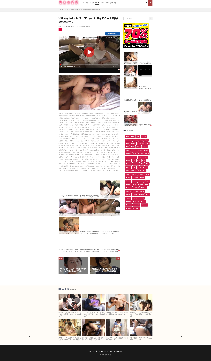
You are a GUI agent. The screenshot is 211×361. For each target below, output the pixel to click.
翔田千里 (128, 167)
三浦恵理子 (136, 177)
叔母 (144, 160)
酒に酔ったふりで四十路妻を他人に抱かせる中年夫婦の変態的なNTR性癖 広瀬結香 (141, 314)
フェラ (145, 167)
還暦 (107, 3)
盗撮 (146, 157)
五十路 (102, 3)
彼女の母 (136, 191)
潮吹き (146, 150)
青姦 (140, 170)
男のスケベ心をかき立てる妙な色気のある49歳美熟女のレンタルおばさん (117, 313)
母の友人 (142, 198)
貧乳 (128, 146)
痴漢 (147, 184)
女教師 (140, 167)
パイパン (128, 160)
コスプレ (143, 201)
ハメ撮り (134, 150)
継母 (139, 160)
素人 (128, 170)
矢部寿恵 (135, 194)
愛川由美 (147, 174)
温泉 (134, 160)
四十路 (97, 3)
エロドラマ (74, 26)
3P (135, 157)
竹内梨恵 (142, 177)
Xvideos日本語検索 (128, 130)
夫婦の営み (129, 153)
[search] (150, 18)
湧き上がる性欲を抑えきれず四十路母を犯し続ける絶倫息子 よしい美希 (93, 338)
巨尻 (139, 136)
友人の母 (141, 153)
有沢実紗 (83, 26)
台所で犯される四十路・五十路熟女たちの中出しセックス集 (141, 338)
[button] (124, 215)
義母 (148, 143)
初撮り (139, 146)
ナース (142, 191)
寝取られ (133, 143)
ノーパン (128, 177)
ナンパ (147, 153)
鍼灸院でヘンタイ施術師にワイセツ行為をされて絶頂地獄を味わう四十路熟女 (70, 338)
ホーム (82, 3)
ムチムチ (144, 136)
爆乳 (128, 143)
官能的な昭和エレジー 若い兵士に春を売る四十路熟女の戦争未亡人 (86, 9)
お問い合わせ (114, 3)
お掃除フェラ (141, 143)
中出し (79, 26)
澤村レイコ (134, 174)
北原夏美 (128, 198)
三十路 (92, 3)
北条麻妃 (142, 194)
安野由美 (141, 174)
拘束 (134, 167)
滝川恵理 (88, 26)
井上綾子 (128, 194)
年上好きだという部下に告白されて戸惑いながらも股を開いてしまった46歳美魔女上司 (70, 314)
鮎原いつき (137, 201)
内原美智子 (129, 184)
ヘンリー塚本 (129, 157)
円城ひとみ (134, 170)
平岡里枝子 (137, 187)
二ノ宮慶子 (137, 208)
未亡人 (141, 150)
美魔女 (133, 146)
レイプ (128, 150)
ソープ (148, 194)
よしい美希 (129, 191)
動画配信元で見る (112, 33)
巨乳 (128, 136)
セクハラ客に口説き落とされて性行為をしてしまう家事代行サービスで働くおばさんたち (93, 314)
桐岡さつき (144, 187)
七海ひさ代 (129, 201)
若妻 (87, 3)
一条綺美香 (129, 187)
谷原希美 (141, 184)
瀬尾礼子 (135, 198)
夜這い (141, 157)
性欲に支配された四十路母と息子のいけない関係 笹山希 (117, 338)
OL (145, 170)
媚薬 (135, 184)
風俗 (128, 174)
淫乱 (135, 153)
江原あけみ (129, 208)
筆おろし (145, 146)
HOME (61, 9)
